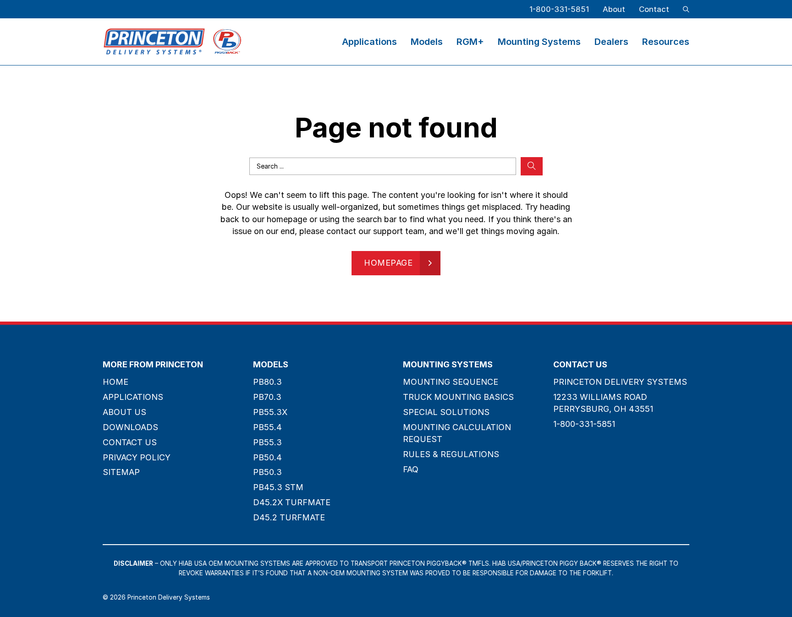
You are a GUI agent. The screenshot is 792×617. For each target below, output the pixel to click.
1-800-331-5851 (559, 9)
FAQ (410, 469)
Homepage (388, 263)
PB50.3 (267, 472)
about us (124, 412)
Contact (654, 9)
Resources (665, 41)
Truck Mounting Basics (458, 397)
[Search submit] (532, 166)
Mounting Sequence (450, 382)
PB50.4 (267, 457)
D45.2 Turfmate (289, 517)
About (614, 9)
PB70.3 (267, 397)
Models (427, 41)
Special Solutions (446, 412)
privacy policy (136, 457)
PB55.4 (267, 427)
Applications (369, 41)
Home (115, 382)
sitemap (121, 472)
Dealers (611, 41)
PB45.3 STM (278, 487)
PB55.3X (270, 412)
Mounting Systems (539, 41)
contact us (130, 442)
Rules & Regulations (451, 454)
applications (133, 397)
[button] (686, 9)
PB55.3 (267, 442)
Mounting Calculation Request (457, 433)
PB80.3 (267, 382)
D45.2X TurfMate (291, 502)
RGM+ (470, 41)
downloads (130, 427)
